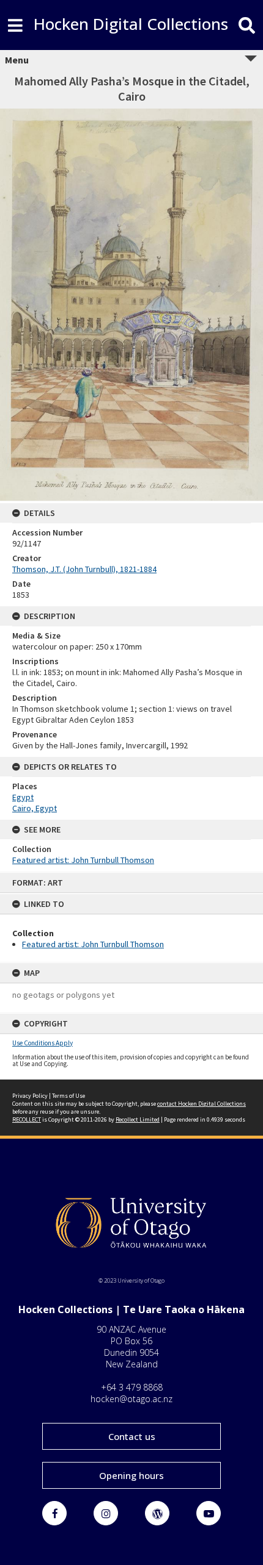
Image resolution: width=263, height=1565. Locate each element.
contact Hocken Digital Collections (201, 1104)
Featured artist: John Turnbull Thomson (93, 944)
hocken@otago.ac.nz (131, 1399)
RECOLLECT (26, 1119)
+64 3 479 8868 (132, 1387)
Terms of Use (68, 1096)
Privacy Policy (30, 1096)
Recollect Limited (138, 1119)
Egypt (23, 797)
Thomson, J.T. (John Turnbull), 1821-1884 (84, 569)
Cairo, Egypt (34, 808)
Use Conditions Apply (42, 1043)
